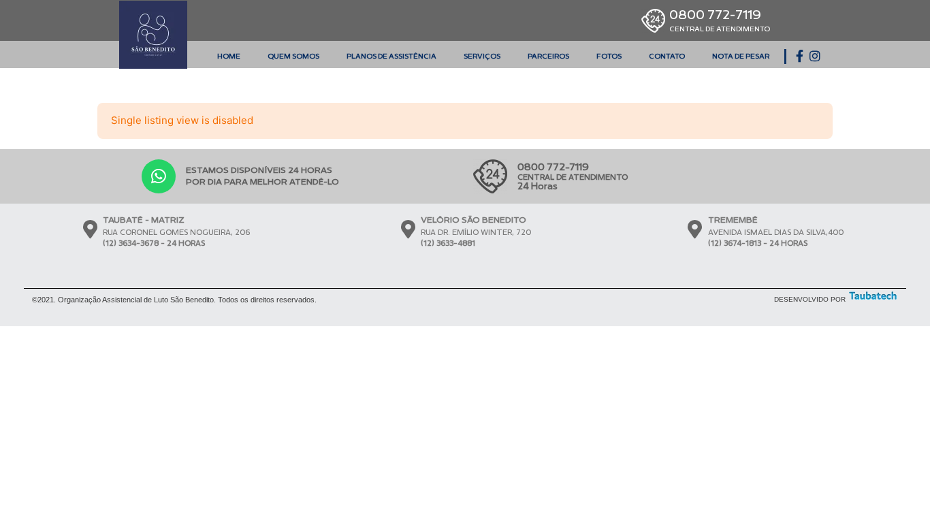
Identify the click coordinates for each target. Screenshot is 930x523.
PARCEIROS (548, 56)
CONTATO (667, 56)
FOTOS (609, 56)
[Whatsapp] (159, 176)
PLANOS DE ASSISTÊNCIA (391, 56)
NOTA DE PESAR (740, 56)
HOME (228, 56)
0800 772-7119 (719, 20)
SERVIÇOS (482, 56)
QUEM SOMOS (293, 56)
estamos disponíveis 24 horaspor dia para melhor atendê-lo (262, 176)
